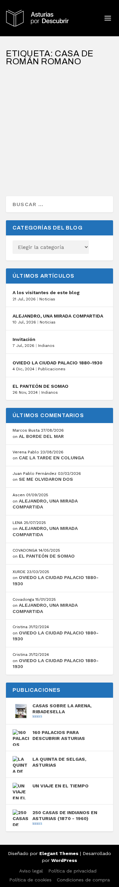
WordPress (64, 860)
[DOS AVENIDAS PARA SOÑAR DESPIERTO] (59, 80)
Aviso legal (31, 870)
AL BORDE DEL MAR (41, 436)
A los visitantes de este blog (46, 292)
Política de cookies (30, 879)
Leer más (30, 167)
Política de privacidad (72, 870)
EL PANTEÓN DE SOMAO (40, 386)
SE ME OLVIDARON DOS (46, 479)
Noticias (47, 299)
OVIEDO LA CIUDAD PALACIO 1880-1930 (57, 362)
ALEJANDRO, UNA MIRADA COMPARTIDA (58, 316)
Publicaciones (51, 369)
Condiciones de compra (83, 879)
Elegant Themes (58, 853)
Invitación (24, 339)
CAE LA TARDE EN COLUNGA (51, 457)
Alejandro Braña (37, 115)
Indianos (46, 345)
